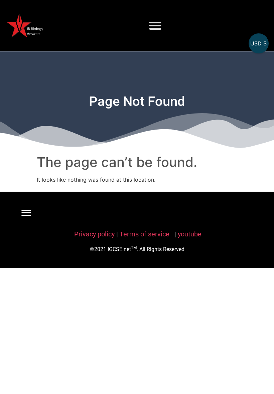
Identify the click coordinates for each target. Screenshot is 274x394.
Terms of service (145, 234)
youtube (189, 234)
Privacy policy (94, 234)
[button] (155, 25)
